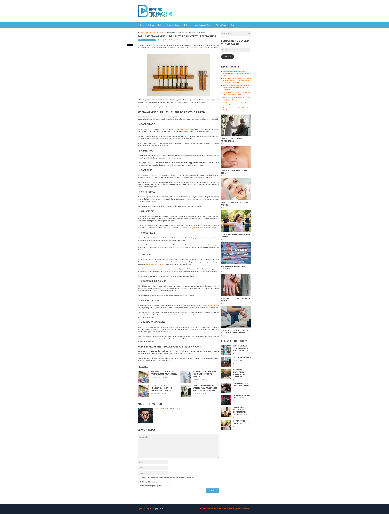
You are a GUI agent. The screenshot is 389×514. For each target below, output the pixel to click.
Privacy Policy (231, 509)
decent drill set (212, 305)
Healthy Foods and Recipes (203, 25)
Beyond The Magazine (145, 509)
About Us (203, 509)
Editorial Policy (221, 509)
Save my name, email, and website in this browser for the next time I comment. (167, 478)
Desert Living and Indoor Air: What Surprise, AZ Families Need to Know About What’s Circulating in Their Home (237, 81)
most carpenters (187, 129)
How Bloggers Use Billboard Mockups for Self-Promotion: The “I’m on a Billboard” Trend (236, 73)
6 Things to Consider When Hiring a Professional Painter (204, 374)
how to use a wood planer (154, 264)
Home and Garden (173, 25)
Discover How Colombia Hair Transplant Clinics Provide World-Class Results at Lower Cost (236, 88)
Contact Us (211, 509)
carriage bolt (193, 228)
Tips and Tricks (221, 25)
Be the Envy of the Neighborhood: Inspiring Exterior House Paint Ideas (163, 388)
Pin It (128, 51)
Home (142, 25)
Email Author (178, 409)
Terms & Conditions (243, 509)
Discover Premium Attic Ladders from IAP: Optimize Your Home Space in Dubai (205, 388)
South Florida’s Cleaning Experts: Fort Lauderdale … (241, 348)
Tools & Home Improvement (147, 40)
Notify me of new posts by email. (151, 486)
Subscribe (227, 57)
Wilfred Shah (179, 40)
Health (186, 25)
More (232, 25)
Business (151, 25)
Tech (159, 25)
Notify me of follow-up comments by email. (154, 482)
